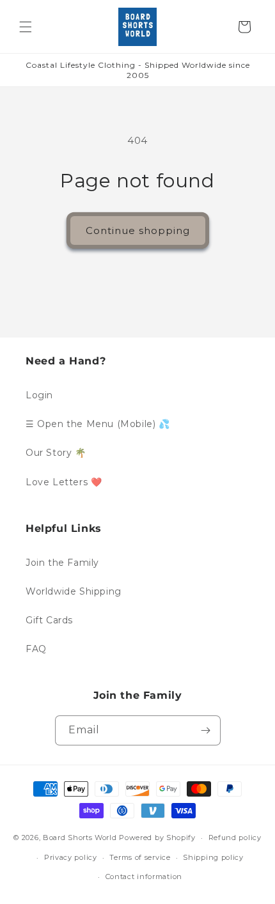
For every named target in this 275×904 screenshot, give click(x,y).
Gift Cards (49, 620)
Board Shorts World (80, 837)
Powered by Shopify (157, 837)
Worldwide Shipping (74, 591)
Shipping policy (213, 857)
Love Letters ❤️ (64, 482)
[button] (26, 27)
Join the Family (62, 562)
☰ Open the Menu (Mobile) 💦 (98, 424)
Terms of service (139, 857)
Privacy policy (70, 857)
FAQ (36, 649)
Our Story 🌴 (56, 452)
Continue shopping (138, 230)
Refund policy (235, 837)
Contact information (144, 876)
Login (39, 395)
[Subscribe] (206, 730)
